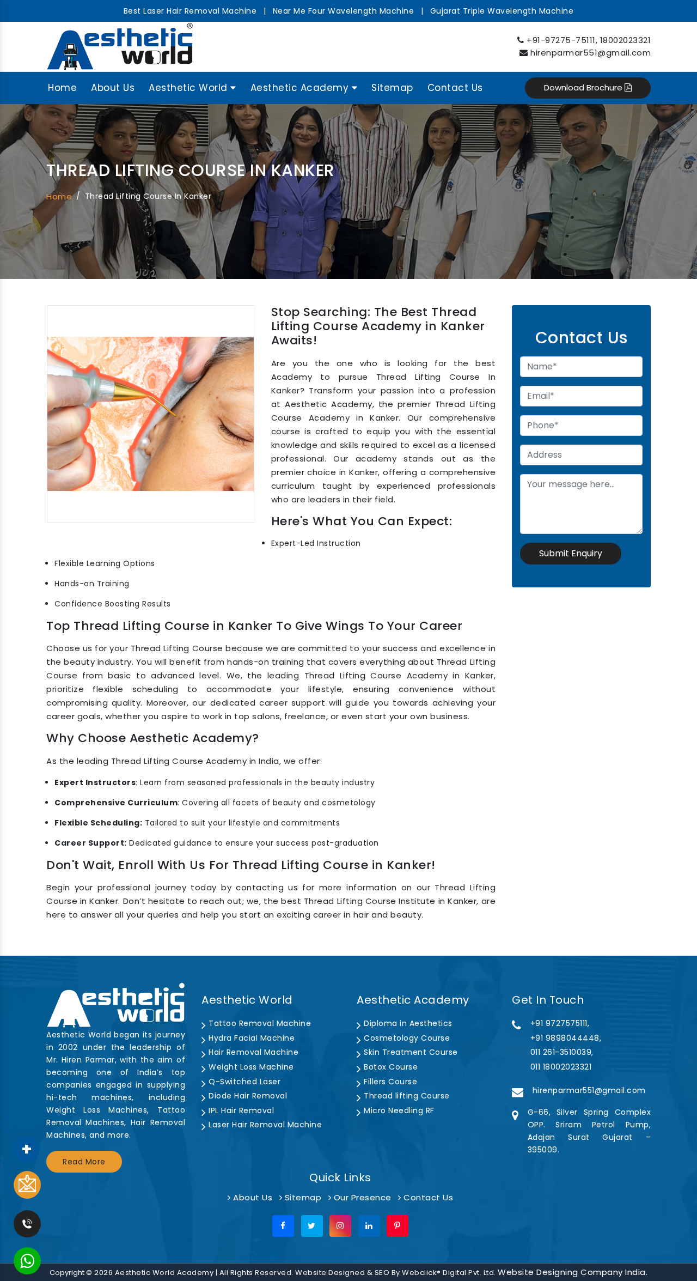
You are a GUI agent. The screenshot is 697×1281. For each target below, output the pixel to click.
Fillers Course (389, 1081)
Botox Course (390, 1066)
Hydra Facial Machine (250, 1038)
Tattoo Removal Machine (258, 1023)
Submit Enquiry (570, 553)
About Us (112, 87)
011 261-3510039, (562, 1052)
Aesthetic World (189, 87)
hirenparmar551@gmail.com (590, 52)
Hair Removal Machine (252, 1052)
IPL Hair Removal (240, 1110)
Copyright (67, 1272)
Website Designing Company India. (572, 1272)
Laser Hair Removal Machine (264, 1124)
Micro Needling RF (398, 1110)
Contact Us (455, 87)
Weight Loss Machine (250, 1066)
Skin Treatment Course (410, 1052)
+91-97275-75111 (561, 40)
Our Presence (361, 1197)
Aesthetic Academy (301, 87)
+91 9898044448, (566, 1038)
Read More (84, 1161)
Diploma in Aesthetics (407, 1023)
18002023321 (625, 40)
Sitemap (392, 87)
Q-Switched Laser (243, 1081)
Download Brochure (584, 87)
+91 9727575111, (560, 1023)
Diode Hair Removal (246, 1095)
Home (62, 87)
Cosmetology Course (406, 1038)
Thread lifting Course (406, 1095)
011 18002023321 (561, 1066)
